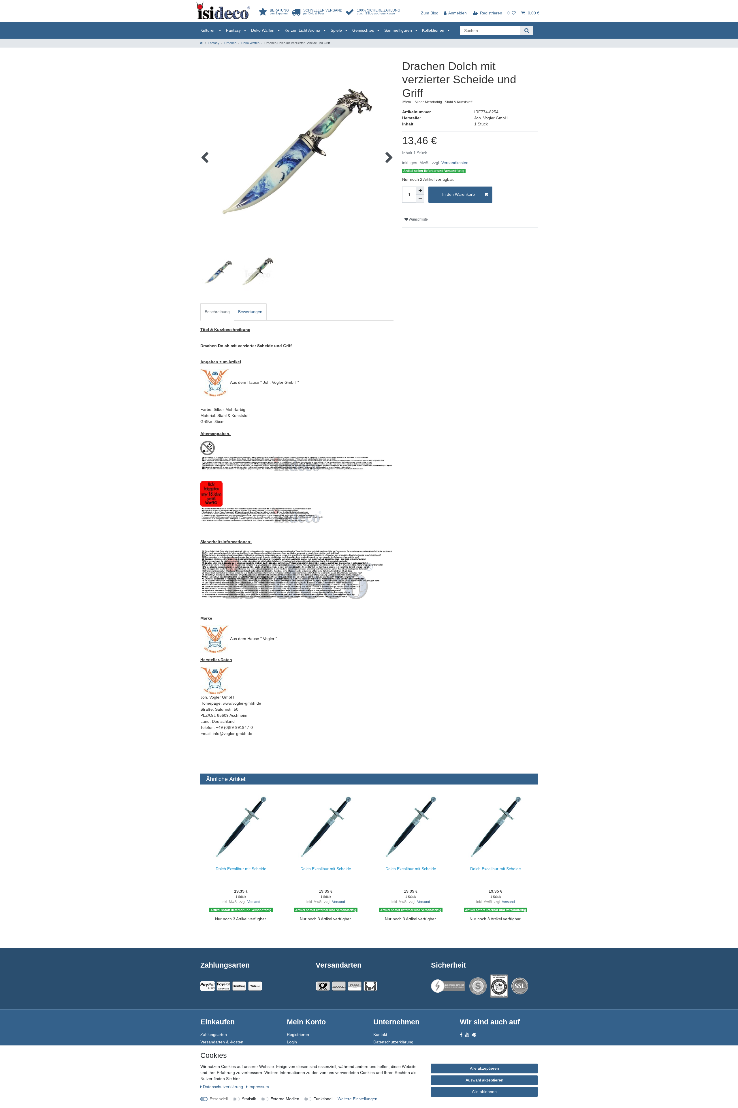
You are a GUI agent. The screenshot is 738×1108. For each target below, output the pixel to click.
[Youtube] (467, 1034)
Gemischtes (363, 30)
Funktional (322, 1098)
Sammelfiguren (398, 30)
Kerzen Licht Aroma (303, 30)
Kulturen (208, 30)
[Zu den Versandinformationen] (323, 986)
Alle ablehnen (484, 1091)
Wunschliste (418, 219)
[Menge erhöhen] (420, 191)
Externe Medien (284, 1098)
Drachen (230, 43)
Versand (253, 902)
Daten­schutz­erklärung (223, 1086)
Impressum (258, 1086)
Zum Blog (429, 13)
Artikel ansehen (243, 928)
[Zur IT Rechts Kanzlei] (448, 986)
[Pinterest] (474, 1034)
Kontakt (380, 1034)
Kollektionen (433, 30)
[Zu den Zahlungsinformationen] (239, 986)
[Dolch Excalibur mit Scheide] (241, 827)
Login (292, 1042)
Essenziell (219, 1098)
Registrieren (298, 1034)
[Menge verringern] (420, 199)
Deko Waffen (263, 30)
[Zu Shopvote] (478, 986)
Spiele (337, 30)
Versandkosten (454, 162)
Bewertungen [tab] (250, 311)
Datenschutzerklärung (393, 1042)
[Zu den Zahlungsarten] (255, 986)
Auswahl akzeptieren (484, 1080)
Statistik (249, 1098)
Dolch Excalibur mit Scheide (241, 868)
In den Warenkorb (458, 194)
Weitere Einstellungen (357, 1098)
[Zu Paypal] (207, 986)
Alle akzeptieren (484, 1068)
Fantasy (234, 30)
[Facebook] (461, 1034)
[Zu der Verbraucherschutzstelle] (499, 986)
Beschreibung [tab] (217, 311)
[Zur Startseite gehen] (201, 43)
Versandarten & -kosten (221, 1042)
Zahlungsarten (213, 1034)
